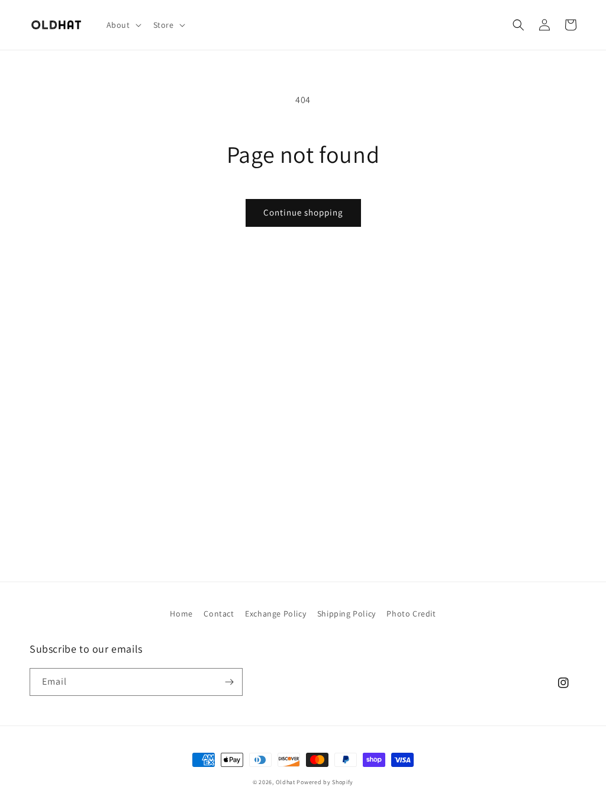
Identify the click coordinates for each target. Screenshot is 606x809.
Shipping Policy (346, 613)
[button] (122, 24)
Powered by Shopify (324, 782)
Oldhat (285, 782)
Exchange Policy (275, 613)
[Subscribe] (229, 682)
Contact (219, 613)
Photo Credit (411, 613)
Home (181, 613)
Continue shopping (303, 212)
